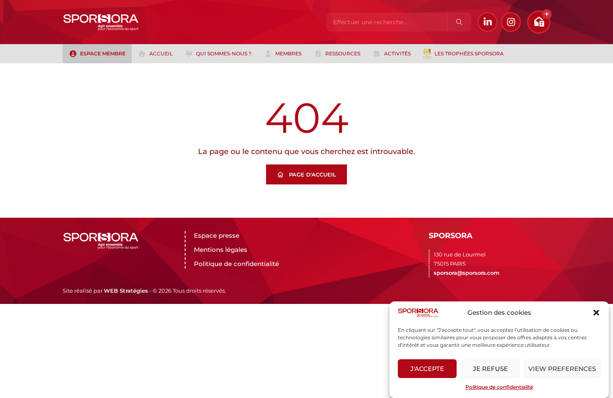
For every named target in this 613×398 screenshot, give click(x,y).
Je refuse (490, 369)
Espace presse (216, 235)
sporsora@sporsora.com (467, 272)
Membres (288, 53)
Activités (397, 53)
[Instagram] (511, 22)
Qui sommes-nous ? (223, 53)
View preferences (562, 369)
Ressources (342, 53)
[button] (596, 312)
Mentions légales (220, 250)
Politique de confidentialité (499, 387)
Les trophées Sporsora (469, 53)
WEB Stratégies (126, 290)
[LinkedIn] (487, 22)
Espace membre (103, 53)
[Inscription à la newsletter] (538, 22)
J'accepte (427, 369)
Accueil (161, 53)
